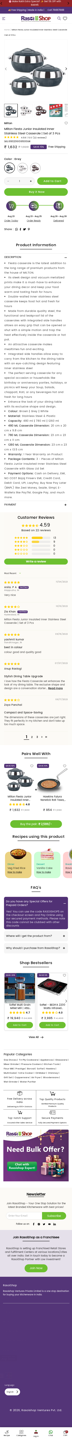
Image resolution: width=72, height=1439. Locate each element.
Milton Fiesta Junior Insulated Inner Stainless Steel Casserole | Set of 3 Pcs (19, 798)
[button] (3, 18)
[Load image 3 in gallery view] (41, 110)
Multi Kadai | (10, 1073)
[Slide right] (66, 69)
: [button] (13, 229)
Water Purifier (28, 1081)
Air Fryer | (36, 1077)
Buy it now (36, 192)
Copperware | (22, 1077)
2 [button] (32, 737)
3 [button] (37, 737)
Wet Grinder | (11, 1081)
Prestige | (20, 1068)
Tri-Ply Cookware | (29, 1059)
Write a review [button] (36, 561)
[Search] (59, 18)
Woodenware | (51, 1077)
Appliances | (47, 1059)
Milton (8, 123)
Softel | (41, 1068)
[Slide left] (6, 69)
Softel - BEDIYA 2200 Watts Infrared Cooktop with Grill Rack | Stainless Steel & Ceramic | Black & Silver (52, 1006)
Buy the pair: (36, 824)
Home (7, 29)
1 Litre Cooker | (26, 1073)
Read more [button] (55, 688)
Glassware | (61, 1059)
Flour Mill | (9, 1068)
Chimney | (53, 1073)
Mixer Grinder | (12, 1064)
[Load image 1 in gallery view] (11, 110)
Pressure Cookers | (32, 1064)
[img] (12, 582)
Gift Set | (8, 1077)
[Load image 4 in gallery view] (56, 110)
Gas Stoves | (11, 1059)
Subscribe (54, 1216)
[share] (16, 229)
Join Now (36, 1268)
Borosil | (31, 1068)
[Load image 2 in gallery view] (26, 110)
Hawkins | (51, 1068)
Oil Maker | (41, 1073)
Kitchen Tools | (52, 1064)
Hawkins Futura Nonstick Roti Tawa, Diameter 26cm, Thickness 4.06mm (52, 798)
